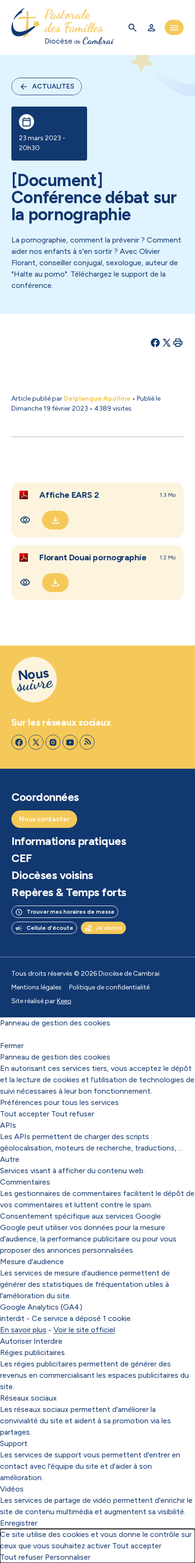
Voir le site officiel (84, 1329)
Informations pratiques (68, 841)
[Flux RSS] (87, 742)
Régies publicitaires (32, 1352)
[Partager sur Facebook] (155, 342)
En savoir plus (23, 1329)
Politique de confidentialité (109, 987)
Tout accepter (24, 1113)
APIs (8, 1125)
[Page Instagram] (53, 742)
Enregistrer (18, 1522)
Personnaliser (67, 1557)
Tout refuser (72, 1113)
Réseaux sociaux (28, 1397)
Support (13, 1443)
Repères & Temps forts (68, 892)
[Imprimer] (178, 342)
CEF (21, 858)
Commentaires (25, 1181)
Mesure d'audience (32, 1261)
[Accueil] (26, 27)
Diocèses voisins (52, 875)
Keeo (64, 1001)
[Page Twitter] (36, 742)
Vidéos (12, 1488)
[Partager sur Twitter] (166, 342)
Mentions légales (36, 987)
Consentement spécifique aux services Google (80, 1216)
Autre (9, 1159)
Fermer (12, 1045)
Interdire (48, 1341)
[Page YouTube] (70, 742)
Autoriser (16, 1341)
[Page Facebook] (19, 742)
